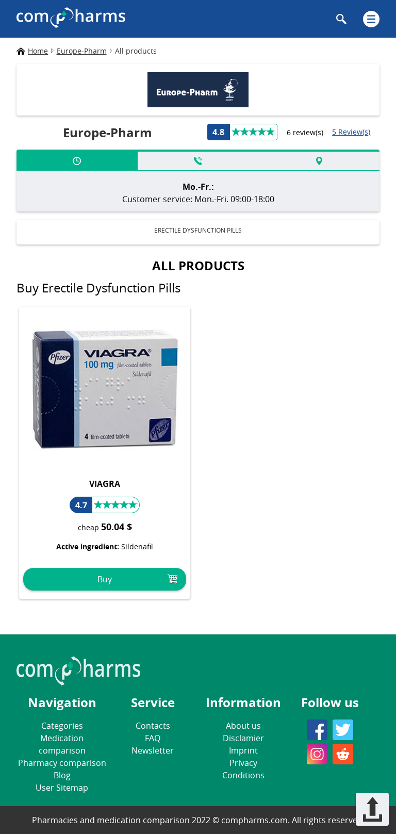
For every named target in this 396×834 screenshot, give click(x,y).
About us (243, 725)
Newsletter (152, 750)
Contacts (153, 725)
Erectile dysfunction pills (198, 230)
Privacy (243, 762)
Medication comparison (62, 744)
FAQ (152, 738)
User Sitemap (62, 787)
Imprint (243, 750)
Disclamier (243, 738)
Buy (104, 579)
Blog (62, 775)
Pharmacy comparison (62, 762)
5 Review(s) (351, 132)
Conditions (243, 775)
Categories (62, 725)
